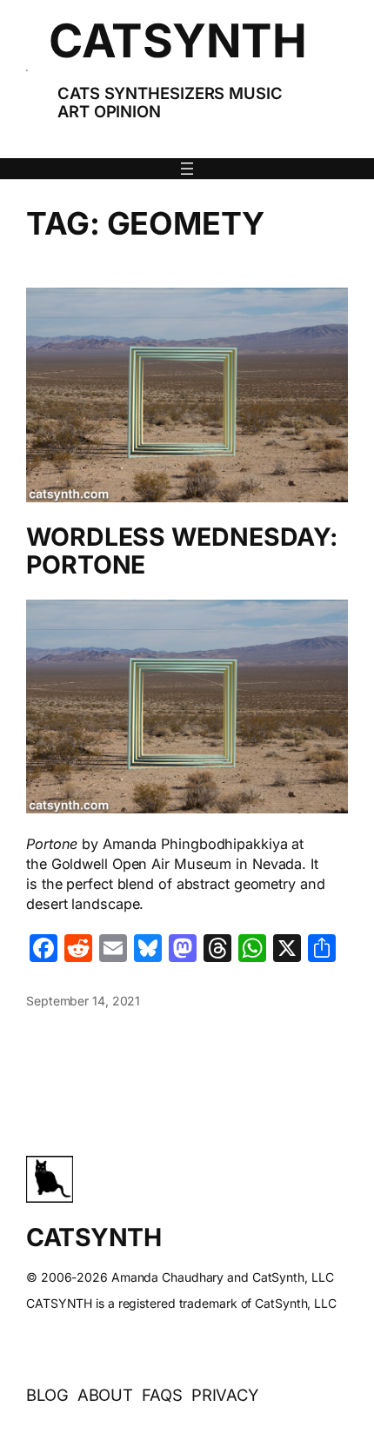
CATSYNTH (177, 40)
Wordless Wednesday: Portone (182, 551)
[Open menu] (187, 168)
